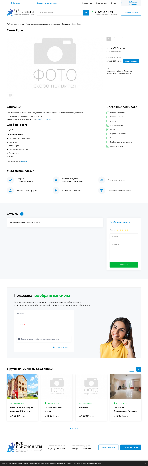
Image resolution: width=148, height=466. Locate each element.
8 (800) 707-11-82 (104, 11)
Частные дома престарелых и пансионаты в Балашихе (48, 24)
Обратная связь (101, 3)
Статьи (113, 3)
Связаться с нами (131, 447)
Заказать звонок (131, 13)
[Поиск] (86, 13)
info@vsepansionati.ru (82, 448)
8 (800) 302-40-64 (114, 61)
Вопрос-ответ (87, 3)
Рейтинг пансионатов (15, 24)
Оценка (112, 230)
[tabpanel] (22, 397)
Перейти (23, 161)
